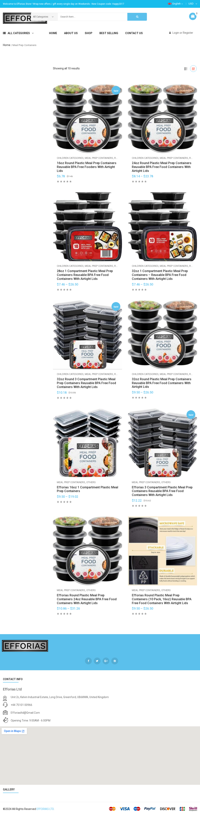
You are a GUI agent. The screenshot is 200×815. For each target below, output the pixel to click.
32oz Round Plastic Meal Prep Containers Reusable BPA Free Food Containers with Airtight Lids (161, 383)
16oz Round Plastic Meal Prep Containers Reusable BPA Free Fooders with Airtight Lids (86, 167)
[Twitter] (97, 661)
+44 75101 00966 (21, 704)
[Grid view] (193, 68)
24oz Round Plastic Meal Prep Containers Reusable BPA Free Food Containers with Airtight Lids (161, 167)
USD (191, 3)
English (176, 3)
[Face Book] (88, 661)
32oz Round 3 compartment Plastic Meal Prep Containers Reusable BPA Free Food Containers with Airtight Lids (86, 383)
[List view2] (186, 68)
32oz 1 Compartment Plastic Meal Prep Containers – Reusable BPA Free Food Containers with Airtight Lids (160, 275)
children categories (70, 157)
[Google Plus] (106, 661)
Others (91, 482)
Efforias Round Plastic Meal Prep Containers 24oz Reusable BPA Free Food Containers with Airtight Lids (87, 599)
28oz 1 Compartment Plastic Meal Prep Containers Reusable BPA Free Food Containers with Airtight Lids (85, 275)
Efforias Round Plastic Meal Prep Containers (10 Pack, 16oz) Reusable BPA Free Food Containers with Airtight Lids (161, 599)
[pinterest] (114, 661)
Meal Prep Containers (99, 157)
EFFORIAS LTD (45, 809)
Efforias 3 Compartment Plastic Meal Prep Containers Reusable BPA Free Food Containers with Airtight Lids (162, 491)
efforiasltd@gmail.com (25, 712)
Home (6, 45)
